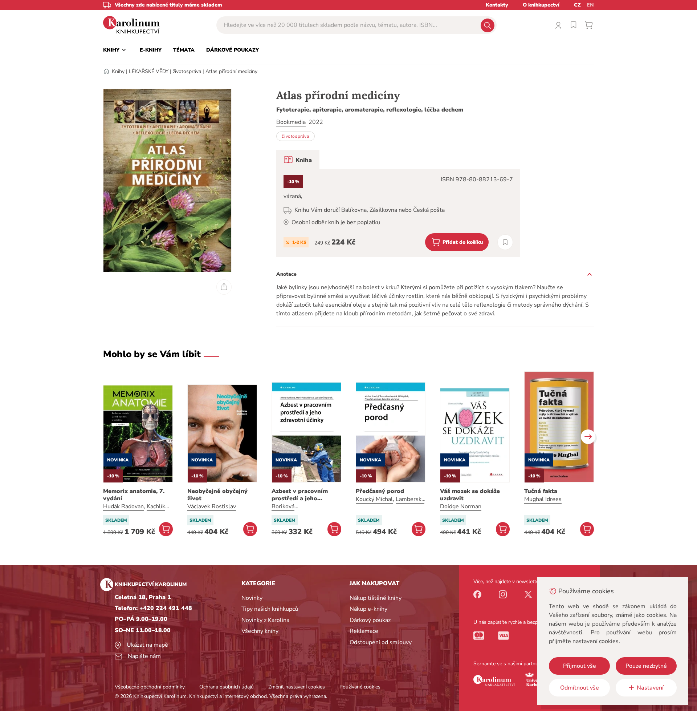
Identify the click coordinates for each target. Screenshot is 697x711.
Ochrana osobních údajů (226, 686)
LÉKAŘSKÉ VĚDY (148, 71)
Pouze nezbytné (646, 666)
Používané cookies (359, 686)
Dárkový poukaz (370, 620)
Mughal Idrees (543, 499)
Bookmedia (291, 122)
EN (590, 4)
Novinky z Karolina (265, 620)
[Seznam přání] (573, 25)
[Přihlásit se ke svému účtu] (558, 25)
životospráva (187, 71)
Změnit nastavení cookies (296, 686)
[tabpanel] (398, 213)
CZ (577, 4)
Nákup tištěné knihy (376, 598)
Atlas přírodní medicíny (231, 71)
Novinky (251, 598)
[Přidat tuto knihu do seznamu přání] (505, 242)
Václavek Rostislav (211, 506)
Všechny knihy (259, 631)
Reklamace (364, 631)
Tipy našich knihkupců (269, 609)
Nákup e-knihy (368, 609)
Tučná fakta (540, 491)
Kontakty (497, 4)
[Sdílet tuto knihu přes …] (224, 287)
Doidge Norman (460, 506)
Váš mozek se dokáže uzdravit (470, 495)
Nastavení (650, 688)
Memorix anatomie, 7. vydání (133, 495)
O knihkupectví (541, 4)
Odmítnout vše (579, 688)
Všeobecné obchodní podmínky (150, 686)
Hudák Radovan (123, 506)
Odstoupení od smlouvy (381, 642)
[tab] (297, 159)
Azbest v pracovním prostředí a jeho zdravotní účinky (300, 495)
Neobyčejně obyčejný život (217, 495)
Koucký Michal (374, 499)
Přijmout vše (579, 666)
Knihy (118, 71)
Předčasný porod (380, 491)
